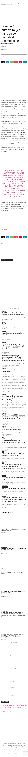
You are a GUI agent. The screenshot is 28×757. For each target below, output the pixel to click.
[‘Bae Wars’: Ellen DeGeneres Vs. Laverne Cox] (14, 519)
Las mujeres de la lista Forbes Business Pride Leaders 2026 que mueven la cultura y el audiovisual (13, 359)
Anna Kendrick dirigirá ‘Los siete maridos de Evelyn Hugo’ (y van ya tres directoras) (13, 398)
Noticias (8, 43)
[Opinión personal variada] (5, 661)
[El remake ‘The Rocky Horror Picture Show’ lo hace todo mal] (14, 582)
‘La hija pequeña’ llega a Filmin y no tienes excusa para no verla (13, 454)
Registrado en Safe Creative (8, 711)
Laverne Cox (11, 243)
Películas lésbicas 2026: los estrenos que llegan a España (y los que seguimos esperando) (13, 346)
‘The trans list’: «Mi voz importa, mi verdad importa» (12, 570)
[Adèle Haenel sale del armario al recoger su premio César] (5, 654)
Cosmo (5, 229)
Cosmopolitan (6, 243)
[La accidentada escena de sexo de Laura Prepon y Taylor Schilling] (14, 625)
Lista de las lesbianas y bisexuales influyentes (10, 355)
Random (3, 526)
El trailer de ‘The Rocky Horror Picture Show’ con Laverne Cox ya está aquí (12, 613)
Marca (3, 52)
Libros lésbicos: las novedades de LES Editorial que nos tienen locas (13, 334)
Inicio (2, 3)
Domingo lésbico (5, 486)
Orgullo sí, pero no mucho (10, 324)
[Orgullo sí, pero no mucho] (5, 687)
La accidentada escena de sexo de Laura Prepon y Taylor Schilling (12, 635)
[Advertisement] (14, 15)
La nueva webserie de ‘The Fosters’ (18, 666)
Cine (3, 437)
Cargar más (13, 642)
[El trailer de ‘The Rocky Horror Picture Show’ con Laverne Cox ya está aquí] (14, 604)
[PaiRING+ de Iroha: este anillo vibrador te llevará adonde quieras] (5, 680)
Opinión (3, 322)
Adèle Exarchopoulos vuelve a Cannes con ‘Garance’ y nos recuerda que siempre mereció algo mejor (13, 441)
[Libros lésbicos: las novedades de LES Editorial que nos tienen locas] (5, 694)
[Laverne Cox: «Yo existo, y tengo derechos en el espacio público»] (14, 539)
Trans (12, 43)
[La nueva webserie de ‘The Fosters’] (5, 668)
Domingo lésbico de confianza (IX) (13, 488)
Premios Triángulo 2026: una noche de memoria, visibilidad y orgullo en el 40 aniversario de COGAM (13, 416)
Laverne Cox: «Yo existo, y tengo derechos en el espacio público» (13, 549)
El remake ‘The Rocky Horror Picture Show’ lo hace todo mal (13, 592)
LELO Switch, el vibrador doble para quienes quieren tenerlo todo (13, 429)
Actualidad (6, 3)
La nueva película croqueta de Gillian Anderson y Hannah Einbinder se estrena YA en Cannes (13, 466)
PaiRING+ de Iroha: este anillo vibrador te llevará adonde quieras (13, 314)
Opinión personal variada (15, 659)
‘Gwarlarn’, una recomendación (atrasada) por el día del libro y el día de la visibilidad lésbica (14, 499)
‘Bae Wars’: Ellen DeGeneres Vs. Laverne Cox (13, 528)
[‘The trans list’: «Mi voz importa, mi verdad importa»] (14, 561)
